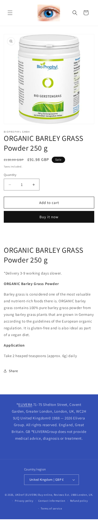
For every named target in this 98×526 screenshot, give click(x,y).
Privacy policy (24, 500)
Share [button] (13, 371)
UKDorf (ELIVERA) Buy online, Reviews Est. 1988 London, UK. (54, 494)
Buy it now (49, 216)
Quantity (10, 175)
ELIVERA (25, 404)
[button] (10, 12)
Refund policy (79, 500)
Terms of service (51, 508)
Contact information (51, 500)
